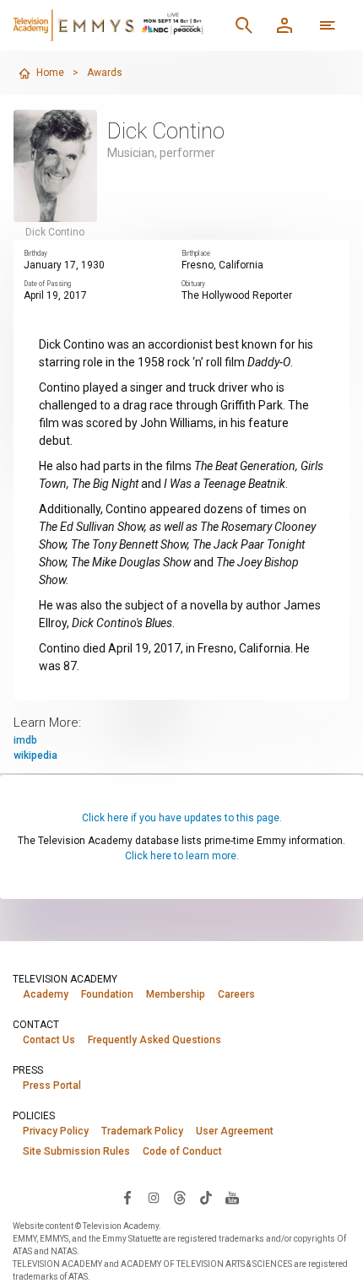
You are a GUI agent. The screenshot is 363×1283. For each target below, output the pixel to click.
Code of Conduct (182, 1151)
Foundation (107, 994)
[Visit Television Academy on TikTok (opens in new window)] (206, 1197)
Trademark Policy (142, 1131)
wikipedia (35, 755)
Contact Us (49, 1040)
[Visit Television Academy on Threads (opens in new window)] (180, 1197)
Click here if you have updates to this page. (182, 818)
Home (50, 72)
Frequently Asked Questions (154, 1040)
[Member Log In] (284, 25)
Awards (104, 72)
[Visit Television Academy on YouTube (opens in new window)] (232, 1197)
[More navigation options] (327, 25)
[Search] (244, 25)
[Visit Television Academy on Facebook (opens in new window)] (127, 1197)
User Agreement (235, 1131)
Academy (45, 994)
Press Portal (52, 1085)
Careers (236, 994)
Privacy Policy (56, 1131)
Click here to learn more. (182, 856)
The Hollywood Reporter (237, 295)
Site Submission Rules (76, 1151)
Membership (175, 994)
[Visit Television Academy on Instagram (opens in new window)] (154, 1197)
